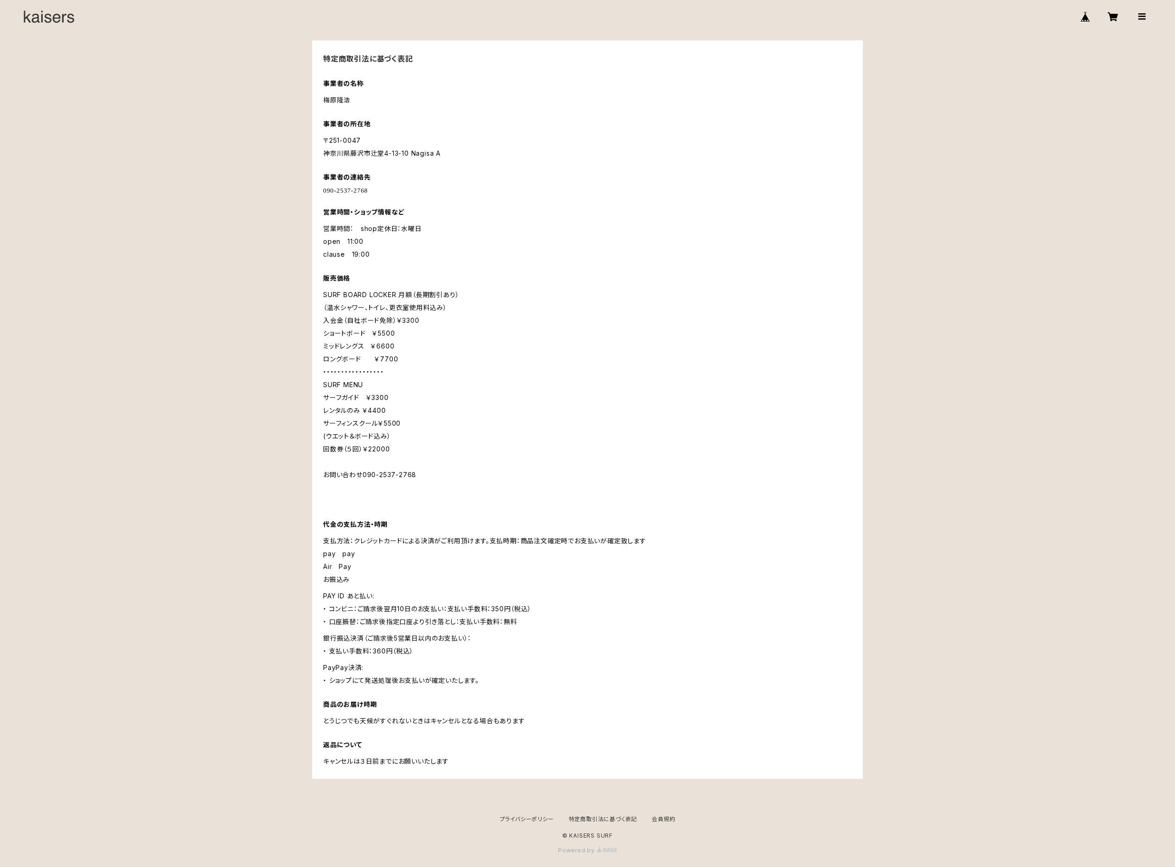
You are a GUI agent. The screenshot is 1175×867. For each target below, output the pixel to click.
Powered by (577, 850)
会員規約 (663, 819)
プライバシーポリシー (527, 819)
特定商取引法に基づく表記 (603, 819)
